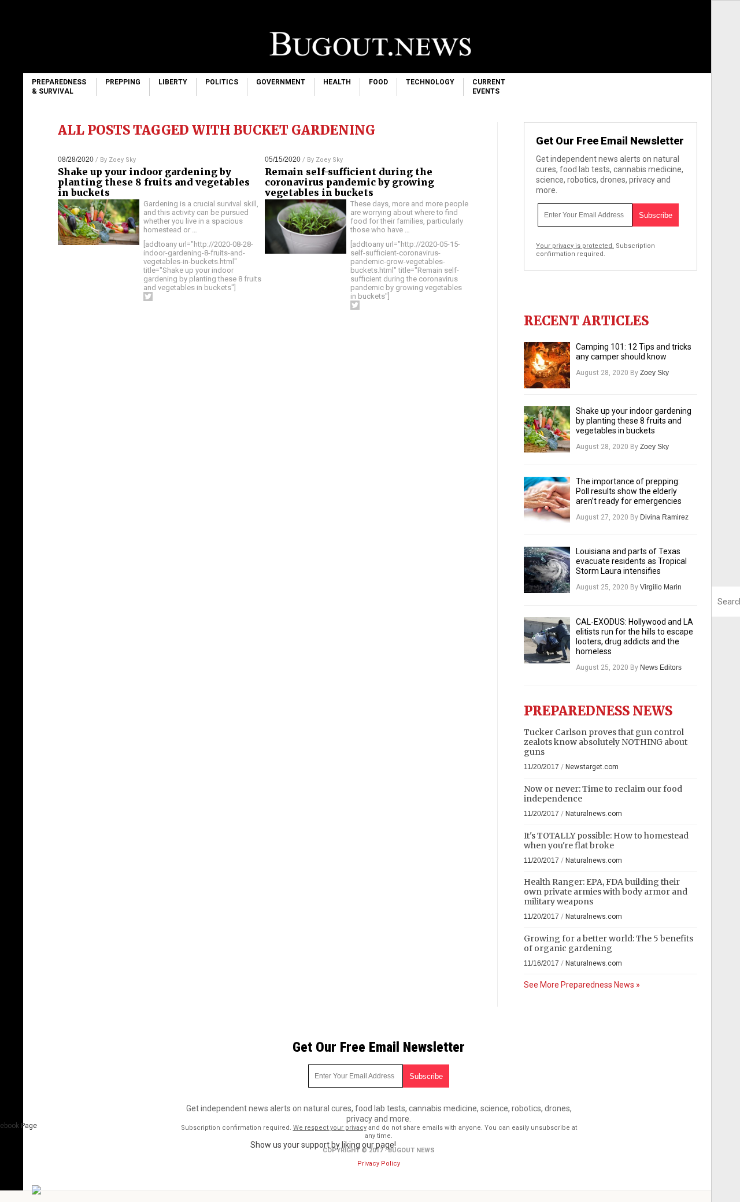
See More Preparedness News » (582, 984)
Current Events (488, 86)
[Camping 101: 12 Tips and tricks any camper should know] (547, 365)
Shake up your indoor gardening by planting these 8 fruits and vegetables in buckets (154, 182)
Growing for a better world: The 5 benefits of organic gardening (608, 943)
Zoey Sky (122, 160)
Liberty (172, 82)
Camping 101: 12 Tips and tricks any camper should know (633, 351)
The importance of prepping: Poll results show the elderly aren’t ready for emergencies (629, 491)
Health (337, 82)
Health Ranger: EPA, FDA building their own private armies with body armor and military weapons (605, 892)
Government (280, 82)
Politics (221, 82)
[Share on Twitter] (148, 296)
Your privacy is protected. (575, 246)
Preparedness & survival (59, 86)
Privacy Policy (378, 1163)
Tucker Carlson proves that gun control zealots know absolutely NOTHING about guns (605, 742)
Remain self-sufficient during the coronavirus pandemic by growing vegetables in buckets (349, 182)
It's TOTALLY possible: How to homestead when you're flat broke (606, 840)
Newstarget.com (592, 767)
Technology (430, 82)
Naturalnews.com (593, 814)
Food (378, 82)
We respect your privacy (330, 1127)
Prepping (122, 82)
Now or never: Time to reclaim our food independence (603, 794)
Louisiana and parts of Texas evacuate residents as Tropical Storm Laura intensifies (631, 561)
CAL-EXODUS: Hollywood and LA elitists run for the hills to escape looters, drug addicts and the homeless (634, 636)
